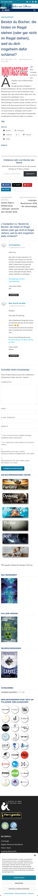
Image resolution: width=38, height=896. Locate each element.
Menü (7, 10)
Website (4, 426)
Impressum (31, 893)
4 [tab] (10, 604)
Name (4, 408)
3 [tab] (8, 604)
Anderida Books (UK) (8, 851)
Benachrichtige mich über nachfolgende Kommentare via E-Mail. (18, 453)
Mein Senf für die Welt (17, 303)
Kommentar (6, 382)
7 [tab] (4, 605)
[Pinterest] (33, 2)
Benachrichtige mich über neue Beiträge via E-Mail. (15, 462)
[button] (35, 855)
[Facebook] (27, 2)
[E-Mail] (35, 2)
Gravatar (10, 435)
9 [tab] (9, 605)
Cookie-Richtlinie (9, 893)
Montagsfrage (7, 17)
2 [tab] (5, 604)
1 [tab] (3, 604)
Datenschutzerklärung (21, 893)
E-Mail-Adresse (8, 417)
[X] (30, 2)
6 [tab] (15, 604)
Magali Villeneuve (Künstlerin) (12, 844)
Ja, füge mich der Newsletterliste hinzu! (17, 443)
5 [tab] (12, 604)
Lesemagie (5, 841)
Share (7, 185)
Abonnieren (30, 174)
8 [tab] (6, 605)
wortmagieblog (14, 245)
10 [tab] (11, 605)
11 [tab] (13, 605)
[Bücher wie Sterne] (19, 6)
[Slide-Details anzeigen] (9, 590)
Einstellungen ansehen (19, 889)
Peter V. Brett (6, 848)
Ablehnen (19, 883)
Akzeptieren (19, 878)
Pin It (29, 185)
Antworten (14, 295)
